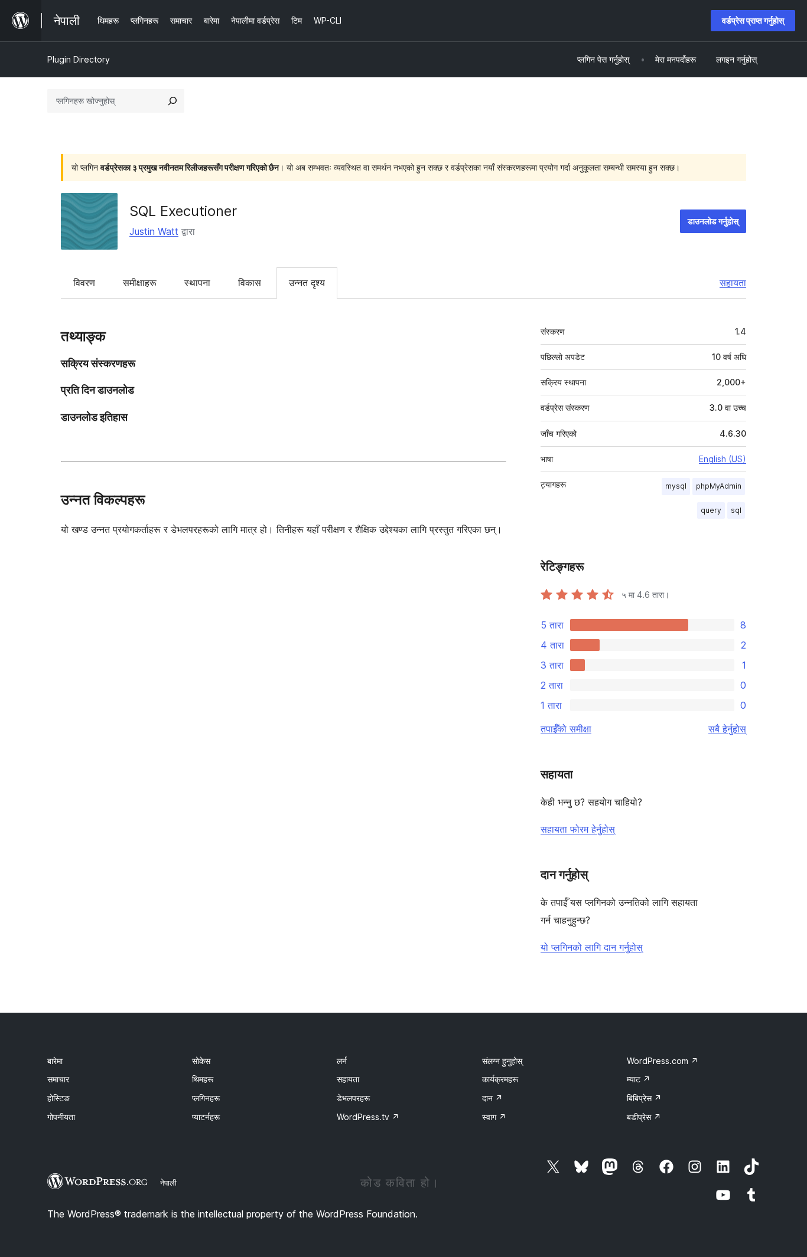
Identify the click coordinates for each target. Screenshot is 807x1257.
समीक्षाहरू (140, 283)
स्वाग (494, 1117)
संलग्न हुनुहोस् (502, 1061)
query (711, 510)
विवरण (84, 283)
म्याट (638, 1079)
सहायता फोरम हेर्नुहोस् (578, 829)
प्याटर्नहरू (206, 1117)
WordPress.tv (368, 1117)
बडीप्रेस (644, 1117)
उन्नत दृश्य (307, 283)
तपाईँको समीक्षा (566, 729)
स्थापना (197, 283)
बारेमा (55, 1061)
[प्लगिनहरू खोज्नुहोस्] (172, 101)
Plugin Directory (78, 59)
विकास (249, 283)
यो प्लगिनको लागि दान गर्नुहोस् (592, 947)
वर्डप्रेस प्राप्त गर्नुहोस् (753, 20)
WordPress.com (662, 1061)
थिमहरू (202, 1079)
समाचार (58, 1079)
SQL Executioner (183, 211)
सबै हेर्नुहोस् (727, 729)
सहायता (733, 283)
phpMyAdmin (718, 486)
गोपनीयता (61, 1117)
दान (492, 1098)
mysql (675, 486)
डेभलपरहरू (353, 1098)
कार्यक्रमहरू (500, 1079)
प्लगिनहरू (206, 1098)
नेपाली (168, 1182)
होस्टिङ (58, 1098)
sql (736, 510)
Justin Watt (153, 231)
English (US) (722, 459)
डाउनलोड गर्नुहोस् (713, 221)
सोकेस (201, 1061)
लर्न (342, 1061)
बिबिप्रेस (644, 1098)
